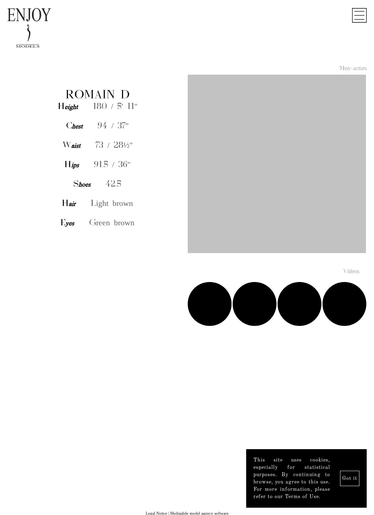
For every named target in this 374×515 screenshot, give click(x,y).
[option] (187, 164)
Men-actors (353, 69)
